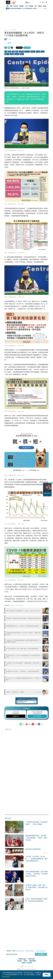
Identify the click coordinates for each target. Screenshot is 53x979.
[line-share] (9, 47)
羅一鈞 (42, 51)
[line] (21, 966)
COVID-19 (27, 51)
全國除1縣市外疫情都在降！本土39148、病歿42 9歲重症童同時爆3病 (23, 633)
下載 (42, 724)
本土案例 (17, 54)
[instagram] (29, 966)
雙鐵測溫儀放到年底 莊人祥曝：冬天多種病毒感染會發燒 (22, 626)
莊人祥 (37, 51)
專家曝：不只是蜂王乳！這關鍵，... (16, 692)
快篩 (13, 51)
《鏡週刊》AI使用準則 (26, 963)
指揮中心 (7, 54)
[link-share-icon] (12, 47)
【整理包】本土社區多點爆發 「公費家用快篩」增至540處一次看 (23, 663)
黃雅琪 (9, 43)
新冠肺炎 (21, 51)
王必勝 (11, 54)
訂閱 (36, 724)
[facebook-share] (5, 47)
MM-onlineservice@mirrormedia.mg (28, 969)
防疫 (17, 51)
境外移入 (33, 51)
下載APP (25, 961)
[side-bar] (46, 2)
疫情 (6, 51)
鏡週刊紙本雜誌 (20, 951)
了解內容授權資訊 (40, 951)
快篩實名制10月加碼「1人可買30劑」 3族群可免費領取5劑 (22, 671)
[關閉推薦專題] (52, 483)
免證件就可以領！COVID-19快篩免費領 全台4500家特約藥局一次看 (23, 656)
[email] (32, 966)
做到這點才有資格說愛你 (33, 849)
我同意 (47, 974)
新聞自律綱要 (32, 961)
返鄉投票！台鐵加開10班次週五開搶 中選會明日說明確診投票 (23, 618)
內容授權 (19, 961)
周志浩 (22, 54)
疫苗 (9, 51)
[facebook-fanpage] (25, 966)
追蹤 (29, 724)
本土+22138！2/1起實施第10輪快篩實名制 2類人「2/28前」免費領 (23, 679)
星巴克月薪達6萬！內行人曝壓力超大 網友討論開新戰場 (22, 648)
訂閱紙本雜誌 (8, 2)
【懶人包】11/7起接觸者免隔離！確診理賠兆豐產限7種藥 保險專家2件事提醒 (23, 641)
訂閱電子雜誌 (31, 959)
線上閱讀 (41, 954)
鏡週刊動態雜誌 (29, 951)
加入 (23, 724)
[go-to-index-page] (27, 2)
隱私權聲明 (7, 976)
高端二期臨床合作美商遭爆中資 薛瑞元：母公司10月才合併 (23, 611)
